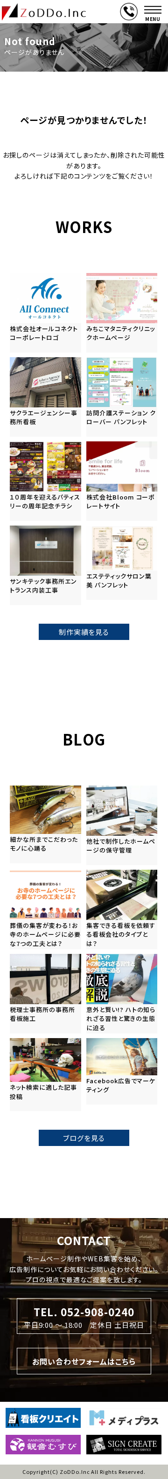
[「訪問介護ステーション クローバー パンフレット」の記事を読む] (121, 397)
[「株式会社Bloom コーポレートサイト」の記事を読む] (121, 481)
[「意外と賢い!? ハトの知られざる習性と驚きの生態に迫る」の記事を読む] (121, 993)
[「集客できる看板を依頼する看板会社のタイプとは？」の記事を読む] (121, 909)
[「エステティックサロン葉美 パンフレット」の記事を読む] (121, 563)
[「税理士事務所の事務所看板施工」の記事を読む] (45, 993)
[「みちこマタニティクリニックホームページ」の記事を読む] (121, 313)
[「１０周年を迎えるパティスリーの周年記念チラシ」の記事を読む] (45, 481)
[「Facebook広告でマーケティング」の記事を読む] (121, 1071)
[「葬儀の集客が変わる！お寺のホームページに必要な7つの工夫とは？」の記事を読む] (45, 909)
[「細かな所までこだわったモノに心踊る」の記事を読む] (45, 824)
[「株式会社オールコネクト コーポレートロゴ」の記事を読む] (45, 313)
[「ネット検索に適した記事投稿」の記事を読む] (45, 1074)
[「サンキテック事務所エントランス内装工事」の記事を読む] (45, 565)
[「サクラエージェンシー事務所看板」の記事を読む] (45, 397)
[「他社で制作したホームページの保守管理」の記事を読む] (121, 825)
